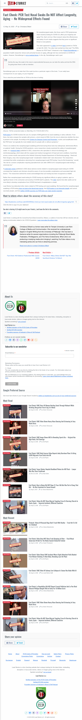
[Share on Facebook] (5, 213)
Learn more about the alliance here (47, 220)
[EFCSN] (41, 705)
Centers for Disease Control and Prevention (43, 139)
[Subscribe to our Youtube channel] (28, 339)
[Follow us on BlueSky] (10, 339)
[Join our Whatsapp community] (21, 339)
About (17, 654)
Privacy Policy (69, 654)
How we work (46, 654)
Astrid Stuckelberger (70, 50)
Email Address (10, 353)
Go (67, 3)
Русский (53, 660)
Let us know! (22, 321)
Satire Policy (58, 654)
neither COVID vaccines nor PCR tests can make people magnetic (41, 191)
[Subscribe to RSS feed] (36, 339)
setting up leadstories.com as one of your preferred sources (57, 395)
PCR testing (7, 135)
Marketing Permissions (12, 363)
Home (10, 654)
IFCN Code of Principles (30, 654)
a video (53, 45)
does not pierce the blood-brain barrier (31, 188)
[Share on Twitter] (9, 213)
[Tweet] (77, 3)
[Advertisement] (41, 276)
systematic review (10, 169)
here (63, 45)
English (18, 660)
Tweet (75, 26)
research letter (15, 150)
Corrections (40, 656)
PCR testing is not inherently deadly (58, 188)
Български (9, 660)
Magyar (35, 660)
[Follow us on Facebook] (13, 339)
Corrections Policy (27, 656)
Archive (49, 656)
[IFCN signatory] (41, 693)
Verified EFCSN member (14, 330)
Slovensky (62, 660)
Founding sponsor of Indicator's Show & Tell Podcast (23, 332)
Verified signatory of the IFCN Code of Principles (22, 327)
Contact (58, 656)
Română (44, 660)
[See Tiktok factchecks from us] (6, 339)
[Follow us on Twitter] (24, 339)
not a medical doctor (32, 55)
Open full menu (4, 3)
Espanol (27, 660)
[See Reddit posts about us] (32, 339)
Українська (72, 660)
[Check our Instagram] (17, 339)
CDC (54, 180)
